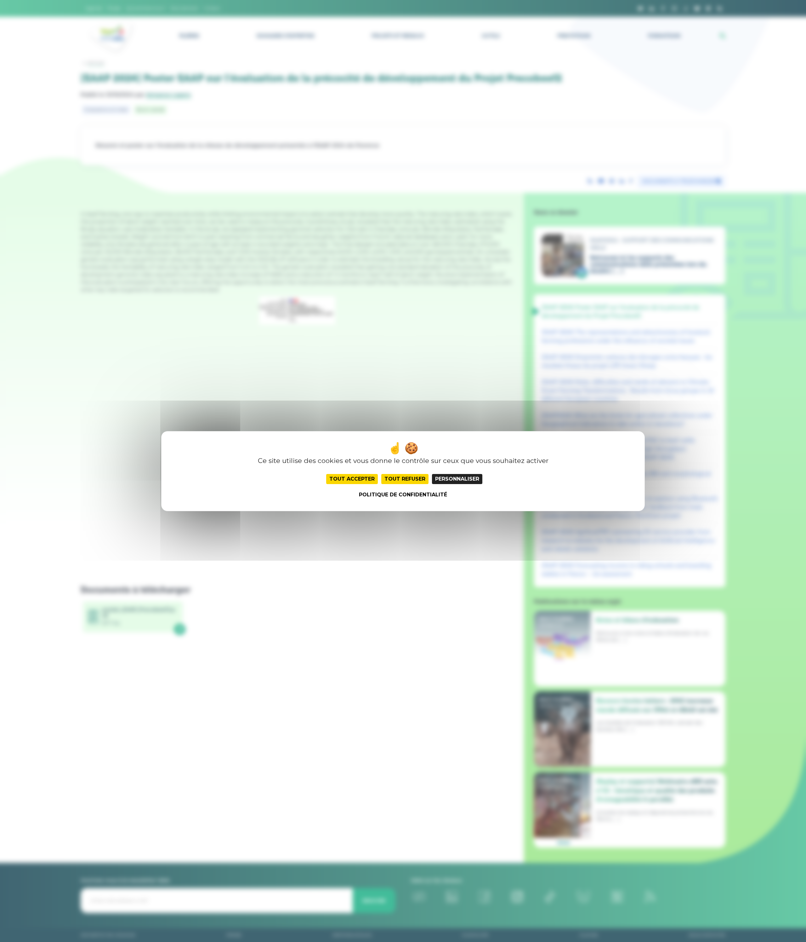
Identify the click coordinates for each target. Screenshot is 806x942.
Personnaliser (457, 479)
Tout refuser (404, 479)
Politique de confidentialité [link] (403, 495)
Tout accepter (352, 479)
